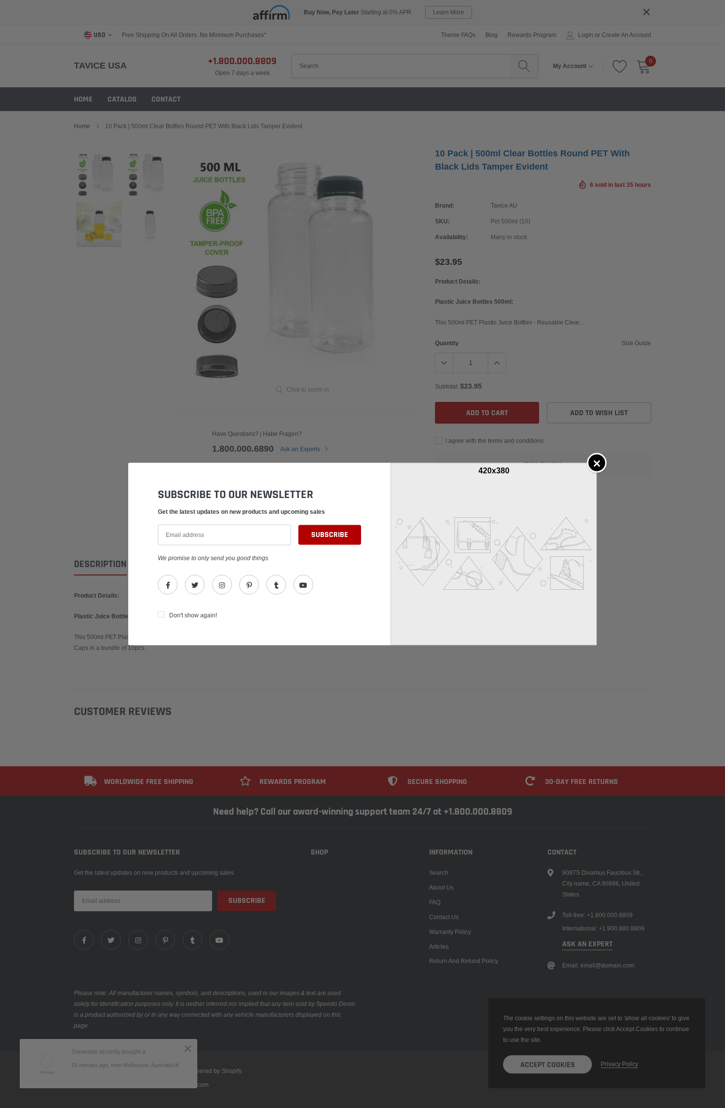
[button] (597, 462)
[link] (168, 585)
